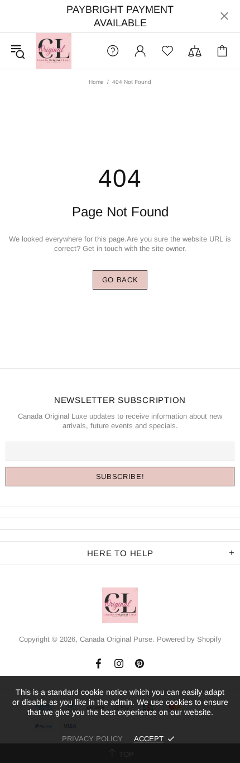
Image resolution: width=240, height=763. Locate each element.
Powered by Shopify (189, 639)
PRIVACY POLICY (92, 738)
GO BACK (120, 280)
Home (96, 82)
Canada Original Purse (53, 51)
